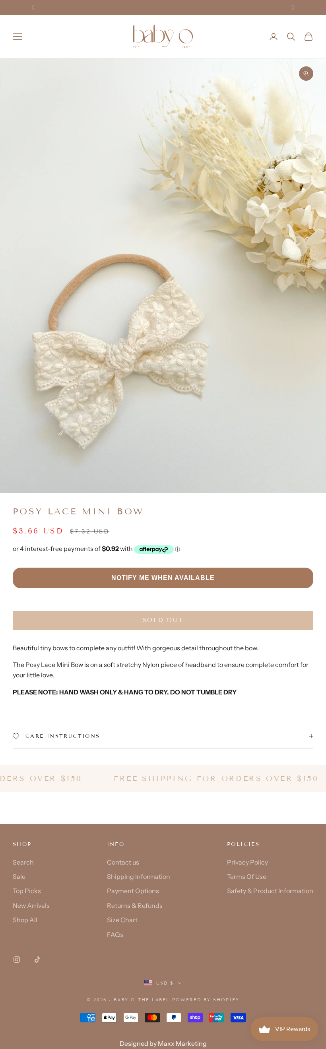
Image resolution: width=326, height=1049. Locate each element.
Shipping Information (138, 876)
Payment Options (133, 891)
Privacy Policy (247, 862)
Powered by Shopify (205, 999)
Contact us (123, 862)
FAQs (115, 934)
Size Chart (122, 920)
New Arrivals (31, 905)
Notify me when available (163, 577)
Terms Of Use (246, 876)
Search (23, 862)
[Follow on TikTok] (37, 960)
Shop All (25, 920)
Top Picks (27, 891)
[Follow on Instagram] (17, 960)
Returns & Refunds (135, 905)
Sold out (163, 620)
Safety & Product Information (270, 891)
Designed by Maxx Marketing (163, 1043)
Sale (19, 876)
